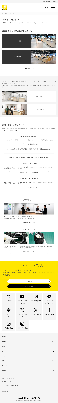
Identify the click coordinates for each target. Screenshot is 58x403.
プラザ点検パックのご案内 (29, 222)
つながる (4, 356)
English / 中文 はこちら (29, 68)
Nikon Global (5, 391)
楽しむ (3, 360)
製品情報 (4, 341)
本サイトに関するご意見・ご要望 (10, 385)
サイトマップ (5, 388)
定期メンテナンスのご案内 (29, 251)
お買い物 (4, 370)
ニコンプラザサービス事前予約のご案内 (29, 144)
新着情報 (4, 337)
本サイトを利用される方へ (8, 378)
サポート (7, 13)
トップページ (2, 13)
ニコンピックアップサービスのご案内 (29, 172)
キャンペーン (5, 365)
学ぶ (3, 351)
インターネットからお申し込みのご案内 (29, 187)
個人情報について (6, 381)
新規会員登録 (29, 286)
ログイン (29, 281)
